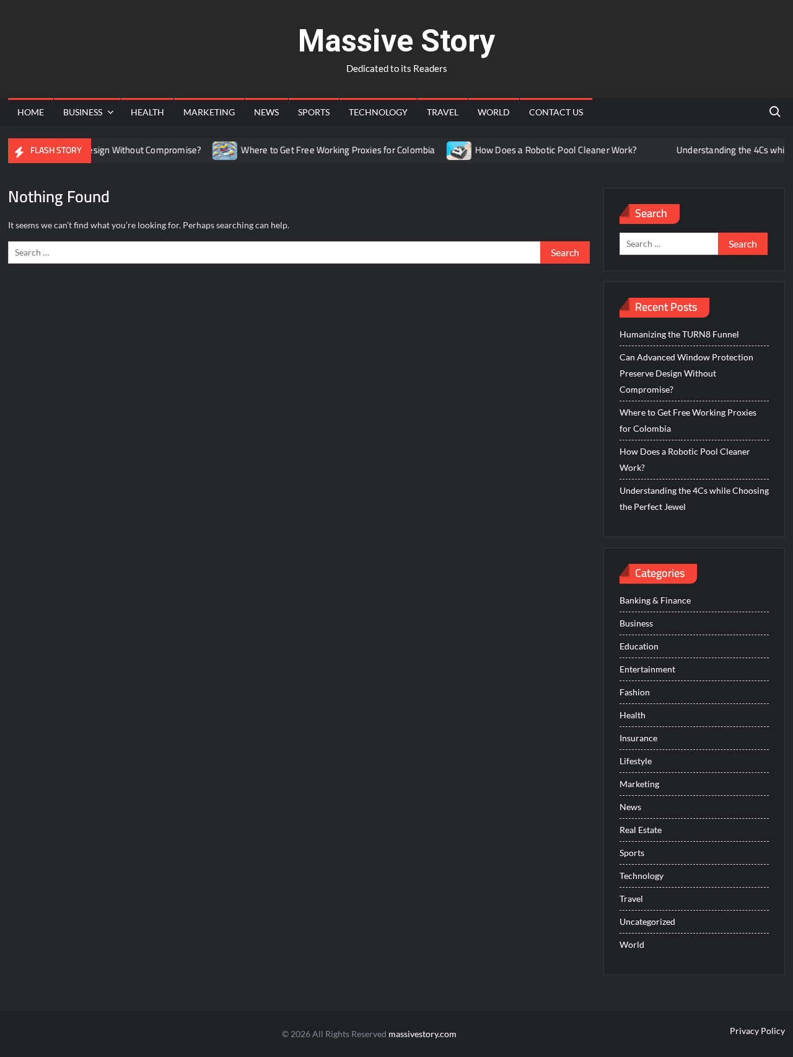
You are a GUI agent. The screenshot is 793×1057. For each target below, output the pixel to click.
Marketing (209, 112)
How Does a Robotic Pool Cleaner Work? (540, 150)
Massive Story (396, 41)
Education (639, 646)
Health (147, 112)
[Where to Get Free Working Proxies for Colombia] (211, 150)
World (494, 112)
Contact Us (556, 112)
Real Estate (641, 829)
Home (30, 112)
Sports (314, 112)
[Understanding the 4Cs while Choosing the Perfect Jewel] (646, 150)
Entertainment (647, 669)
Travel (442, 112)
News (266, 112)
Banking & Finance (655, 600)
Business (82, 112)
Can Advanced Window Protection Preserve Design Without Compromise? (686, 373)
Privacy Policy (757, 1030)
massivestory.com (422, 1033)
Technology (378, 112)
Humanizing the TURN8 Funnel (679, 334)
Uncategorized (647, 921)
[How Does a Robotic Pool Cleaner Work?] (444, 150)
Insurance (638, 738)
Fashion (635, 692)
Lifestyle (636, 761)
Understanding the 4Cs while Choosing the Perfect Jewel (694, 498)
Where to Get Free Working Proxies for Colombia (323, 150)
